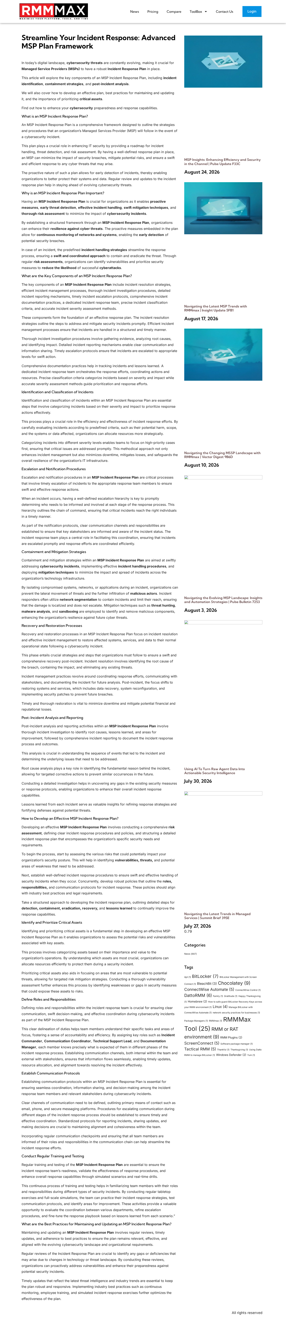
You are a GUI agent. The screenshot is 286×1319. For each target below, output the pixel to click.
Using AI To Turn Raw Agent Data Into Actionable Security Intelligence (214, 771)
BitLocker (205, 976)
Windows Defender (231, 1054)
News (134, 11)
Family (218, 996)
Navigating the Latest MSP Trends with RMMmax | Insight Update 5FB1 (215, 308)
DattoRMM (198, 995)
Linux (220, 1006)
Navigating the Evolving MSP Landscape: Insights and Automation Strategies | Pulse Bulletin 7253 (223, 600)
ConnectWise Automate (209, 989)
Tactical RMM (200, 1049)
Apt (187, 977)
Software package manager (236, 1043)
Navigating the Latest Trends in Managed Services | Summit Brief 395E (217, 916)
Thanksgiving (239, 1049)
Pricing (152, 11)
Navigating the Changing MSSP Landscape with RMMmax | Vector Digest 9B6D (222, 455)
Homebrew (197, 1001)
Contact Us (224, 11)
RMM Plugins (231, 1037)
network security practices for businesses (236, 1012)
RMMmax (215, 1020)
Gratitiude (230, 996)
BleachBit (207, 984)
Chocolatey (234, 983)
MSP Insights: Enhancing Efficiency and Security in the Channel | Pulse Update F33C (222, 162)
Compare (174, 11)
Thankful (223, 1049)
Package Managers (196, 1020)
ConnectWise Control (248, 990)
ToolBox (196, 11)
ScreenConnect (201, 1043)
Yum (251, 1055)
